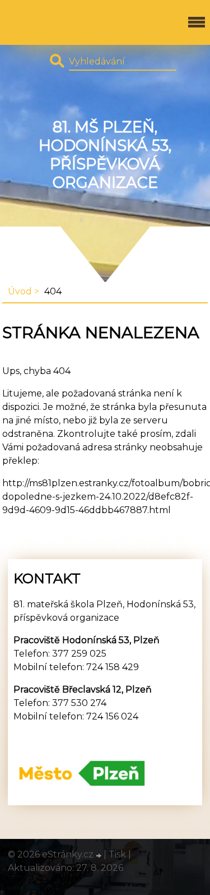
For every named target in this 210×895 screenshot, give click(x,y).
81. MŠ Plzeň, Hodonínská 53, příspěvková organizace (105, 155)
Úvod (20, 291)
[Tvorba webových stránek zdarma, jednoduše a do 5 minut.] (100, 856)
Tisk (117, 854)
